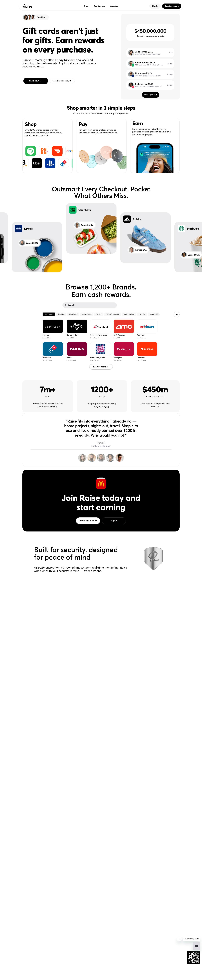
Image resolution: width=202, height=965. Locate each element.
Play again (148, 95)
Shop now (34, 81)
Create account (172, 6)
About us (114, 6)
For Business (99, 6)
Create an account (62, 81)
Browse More (99, 367)
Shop (86, 6)
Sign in (155, 6)
